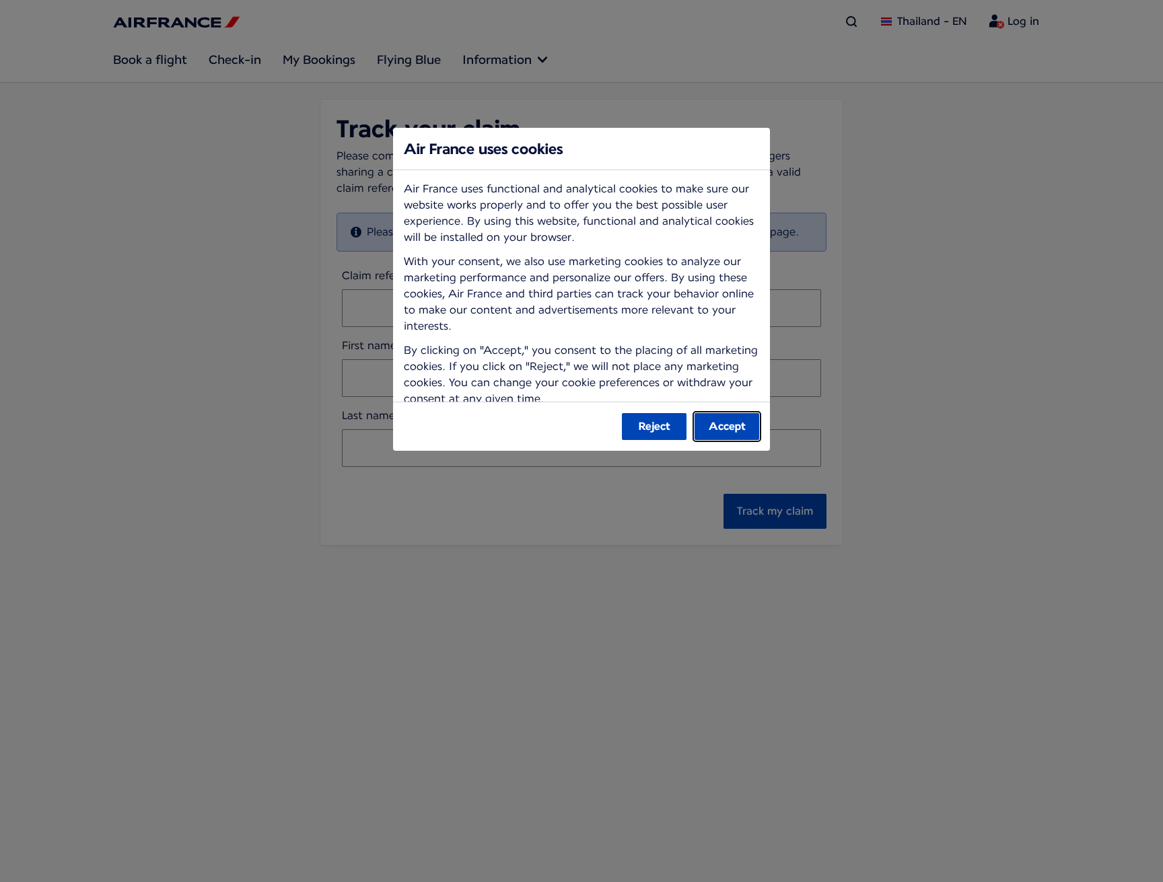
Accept (727, 426)
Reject (654, 426)
